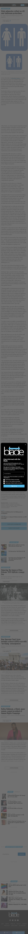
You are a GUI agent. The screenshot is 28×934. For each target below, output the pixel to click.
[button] (14, 480)
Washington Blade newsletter (12, 479)
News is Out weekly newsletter (12, 481)
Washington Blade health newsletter (13, 483)
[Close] (25, 444)
